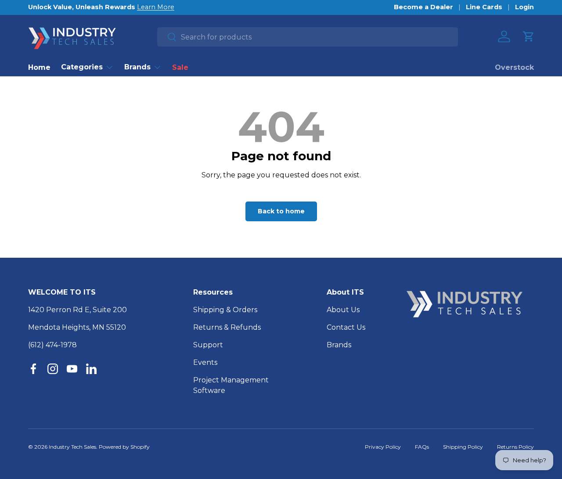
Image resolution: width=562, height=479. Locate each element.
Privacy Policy (383, 446)
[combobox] (307, 37)
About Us (343, 310)
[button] (528, 36)
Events (205, 362)
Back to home (281, 211)
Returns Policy (515, 446)
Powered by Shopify (124, 446)
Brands (137, 67)
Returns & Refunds (227, 327)
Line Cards (484, 7)
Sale (180, 67)
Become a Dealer (423, 7)
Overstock (514, 67)
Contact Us (346, 327)
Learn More (155, 7)
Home (39, 67)
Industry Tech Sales (72, 446)
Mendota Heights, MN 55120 (77, 327)
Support (208, 345)
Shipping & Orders (225, 310)
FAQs (422, 446)
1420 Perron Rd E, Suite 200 (77, 310)
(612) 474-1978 (52, 345)
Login (524, 7)
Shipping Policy (463, 446)
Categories (82, 67)
